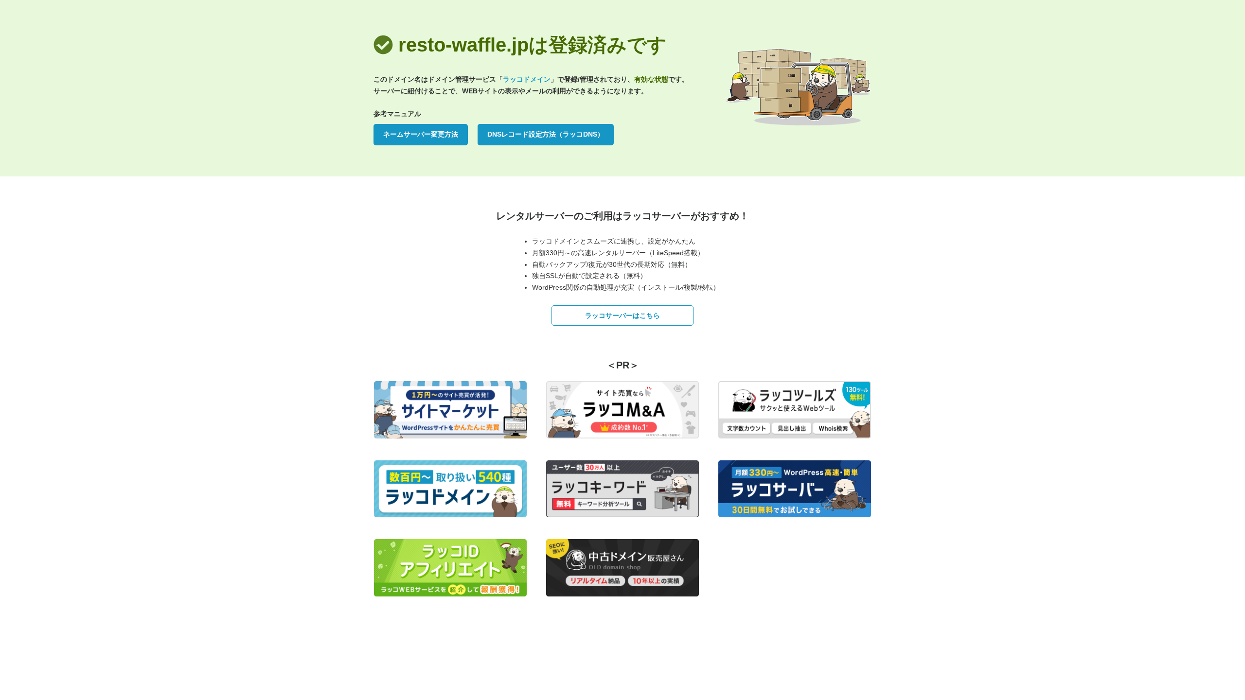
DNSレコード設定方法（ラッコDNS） (545, 134)
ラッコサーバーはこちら (622, 315)
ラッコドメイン (527, 79)
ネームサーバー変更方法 (420, 134)
